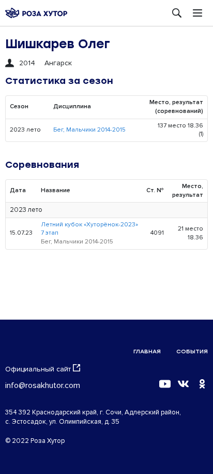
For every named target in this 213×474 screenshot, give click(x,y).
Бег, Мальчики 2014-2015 (89, 130)
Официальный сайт (38, 369)
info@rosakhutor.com (42, 385)
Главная (147, 351)
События (192, 351)
